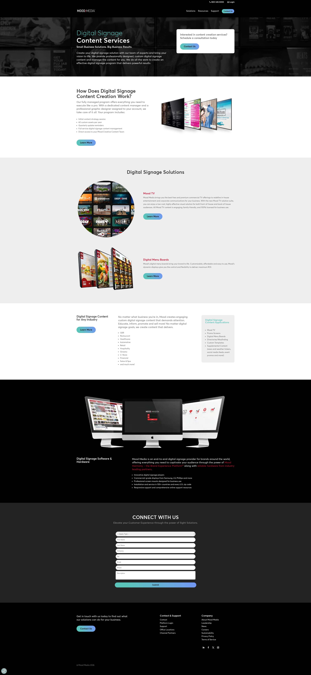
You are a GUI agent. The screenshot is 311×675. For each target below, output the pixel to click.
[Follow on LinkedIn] (203, 647)
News (204, 626)
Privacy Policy (208, 636)
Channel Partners (168, 633)
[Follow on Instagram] (218, 647)
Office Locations (167, 629)
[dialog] (4, 671)
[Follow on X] (213, 647)
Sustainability (208, 633)
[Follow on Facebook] (208, 647)
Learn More (86, 142)
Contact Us (228, 11)
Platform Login (166, 623)
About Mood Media (210, 619)
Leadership (207, 623)
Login (231, 2)
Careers (205, 629)
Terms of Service (209, 639)
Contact (163, 619)
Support (163, 626)
